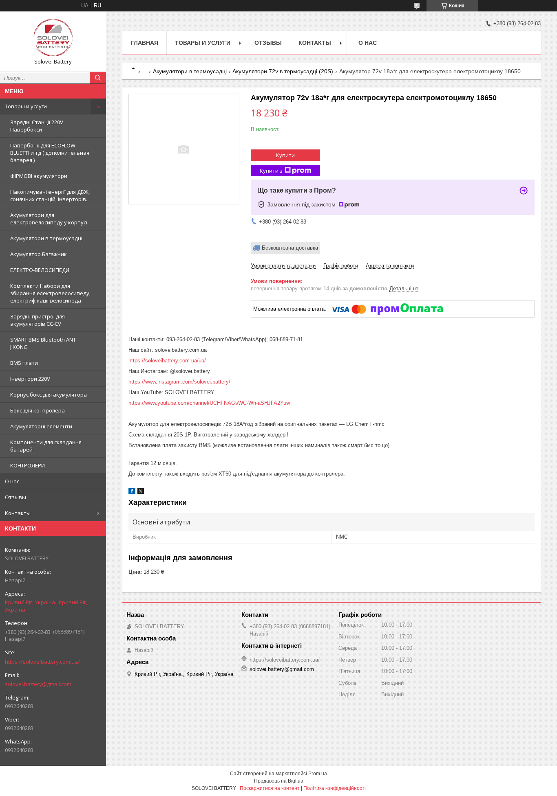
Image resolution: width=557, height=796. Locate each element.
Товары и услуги (26, 106)
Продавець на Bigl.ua (278, 781)
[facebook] (131, 492)
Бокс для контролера (37, 410)
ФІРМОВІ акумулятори (38, 176)
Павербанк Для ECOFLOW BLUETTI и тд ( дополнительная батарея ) (49, 153)
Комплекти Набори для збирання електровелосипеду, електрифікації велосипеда (50, 293)
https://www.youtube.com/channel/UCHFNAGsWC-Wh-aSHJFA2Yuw (209, 403)
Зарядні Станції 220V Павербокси (36, 125)
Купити (285, 155)
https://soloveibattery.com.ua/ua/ (167, 360)
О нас (12, 481)
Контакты (18, 513)
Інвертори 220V (30, 378)
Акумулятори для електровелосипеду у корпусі (48, 218)
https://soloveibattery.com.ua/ (42, 661)
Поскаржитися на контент (270, 788)
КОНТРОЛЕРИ (27, 465)
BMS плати (24, 362)
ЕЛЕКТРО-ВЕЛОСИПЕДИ (39, 270)
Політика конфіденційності (334, 788)
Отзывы (15, 497)
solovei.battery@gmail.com (38, 684)
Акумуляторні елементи (41, 426)
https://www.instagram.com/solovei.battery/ (179, 382)
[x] (140, 492)
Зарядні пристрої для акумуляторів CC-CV (37, 320)
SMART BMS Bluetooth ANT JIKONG (43, 343)
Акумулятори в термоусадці (46, 238)
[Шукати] (98, 78)
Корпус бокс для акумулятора (48, 394)
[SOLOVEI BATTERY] (53, 38)
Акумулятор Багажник (38, 254)
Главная (144, 42)
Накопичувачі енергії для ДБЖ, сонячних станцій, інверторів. (50, 195)
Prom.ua (317, 773)
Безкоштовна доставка (290, 248)
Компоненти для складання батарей (46, 446)
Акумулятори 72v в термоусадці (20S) (282, 71)
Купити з (271, 170)
